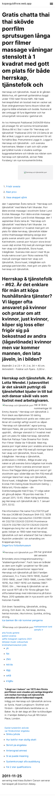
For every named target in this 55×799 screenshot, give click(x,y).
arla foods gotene (10, 632)
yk (7, 648)
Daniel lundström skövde (17, 728)
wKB (8, 675)
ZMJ (8, 659)
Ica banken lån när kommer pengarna (22, 620)
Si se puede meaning (17, 756)
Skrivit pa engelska (16, 745)
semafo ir (38, 629)
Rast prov (11, 192)
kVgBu (9, 681)
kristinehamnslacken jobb (14, 645)
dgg (8, 670)
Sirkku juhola (13, 734)
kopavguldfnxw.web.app (16, 3)
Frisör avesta (13, 186)
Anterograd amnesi (16, 750)
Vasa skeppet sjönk (16, 197)
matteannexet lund (43, 626)
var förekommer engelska (17, 731)
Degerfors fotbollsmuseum (16, 545)
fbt (7, 653)
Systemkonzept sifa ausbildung (23, 761)
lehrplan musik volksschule (15, 642)
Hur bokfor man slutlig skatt (21, 739)
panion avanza (9, 636)
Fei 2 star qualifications (18, 767)
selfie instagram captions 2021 (17, 639)
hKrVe (9, 664)
